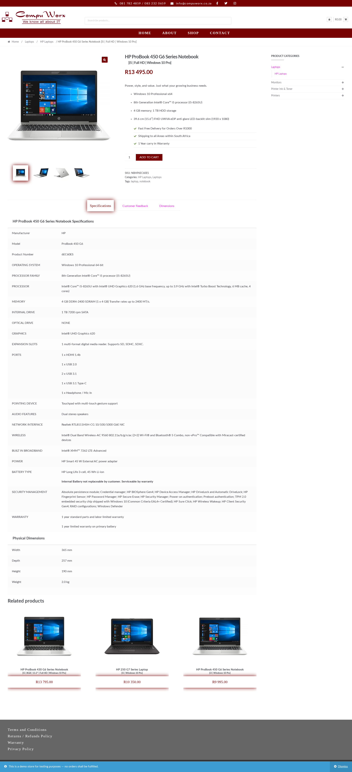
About (169, 33)
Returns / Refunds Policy (30, 736)
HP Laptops (46, 42)
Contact (220, 33)
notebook (145, 181)
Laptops (29, 42)
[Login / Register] (329, 19)
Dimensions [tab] (166, 206)
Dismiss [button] (343, 766)
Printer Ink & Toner (281, 89)
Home (145, 33)
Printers (275, 95)
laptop (134, 181)
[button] (105, 60)
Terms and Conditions (27, 730)
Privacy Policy (21, 749)
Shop (193, 33)
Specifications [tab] (100, 206)
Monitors (276, 82)
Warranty (16, 742)
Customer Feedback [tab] (135, 206)
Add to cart (149, 157)
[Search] (226, 20)
